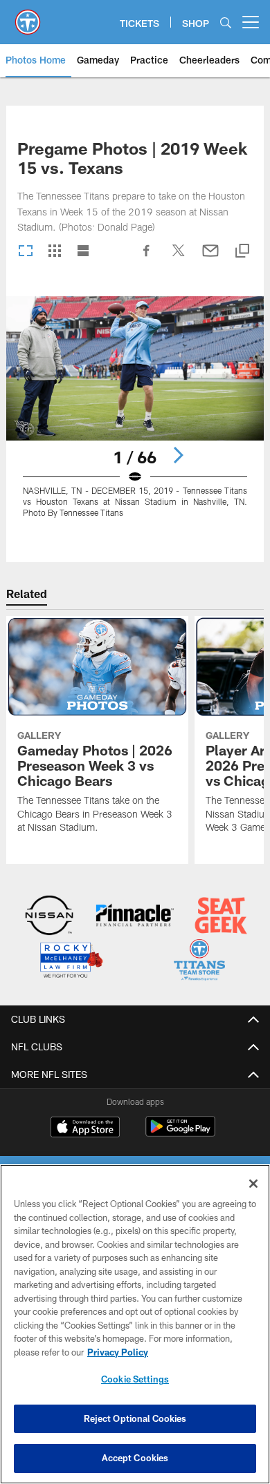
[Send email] (210, 257)
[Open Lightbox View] (135, 415)
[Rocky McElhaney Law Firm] (71, 961)
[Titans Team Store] (199, 961)
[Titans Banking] (135, 916)
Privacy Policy (117, 1352)
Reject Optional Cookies (135, 1418)
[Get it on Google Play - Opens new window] (180, 1133)
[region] (135, 1324)
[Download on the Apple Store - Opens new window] (85, 1128)
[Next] (178, 455)
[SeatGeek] (221, 916)
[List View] (83, 251)
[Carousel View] (25, 251)
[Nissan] (49, 916)
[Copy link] (242, 251)
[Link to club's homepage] (27, 17)
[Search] (225, 22)
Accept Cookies (135, 1457)
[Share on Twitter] (178, 257)
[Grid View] (54, 251)
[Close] (253, 1183)
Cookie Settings (135, 1379)
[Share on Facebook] (146, 257)
